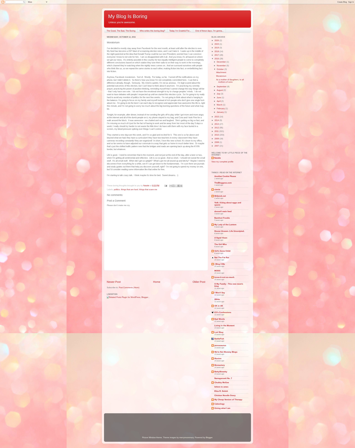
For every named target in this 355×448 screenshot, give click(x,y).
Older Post (199, 281)
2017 (217, 55)
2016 (217, 59)
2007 (217, 146)
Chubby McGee (221, 382)
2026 (217, 40)
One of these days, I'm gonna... (209, 31)
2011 (217, 131)
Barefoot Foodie (222, 218)
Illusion (217, 358)
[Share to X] (176, 185)
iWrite (217, 299)
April (219, 101)
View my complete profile (222, 162)
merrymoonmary (186, 437)
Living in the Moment (224, 326)
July (219, 94)
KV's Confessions (222, 312)
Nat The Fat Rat (221, 257)
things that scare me (148, 189)
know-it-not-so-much (224, 277)
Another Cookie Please (225, 176)
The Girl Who (220, 244)
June (219, 98)
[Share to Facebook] (178, 185)
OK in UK (218, 306)
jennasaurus (220, 345)
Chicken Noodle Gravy (225, 395)
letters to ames (221, 387)
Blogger (209, 437)
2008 (217, 142)
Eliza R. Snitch (221, 391)
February (221, 108)
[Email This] (170, 185)
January (220, 112)
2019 (217, 48)
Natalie (217, 158)
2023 (217, 44)
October (220, 69)
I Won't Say (219, 293)
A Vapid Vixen (220, 238)
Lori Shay (218, 332)
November (221, 66)
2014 (217, 120)
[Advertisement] (156, 275)
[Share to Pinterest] (181, 185)
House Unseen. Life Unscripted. (229, 231)
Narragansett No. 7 (223, 378)
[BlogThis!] (173, 185)
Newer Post (114, 281)
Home (156, 281)
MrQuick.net (220, 196)
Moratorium (221, 76)
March (220, 105)
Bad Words (219, 319)
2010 (217, 135)
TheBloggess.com (223, 183)
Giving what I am (222, 408)
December (221, 62)
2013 (217, 124)
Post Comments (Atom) (129, 287)
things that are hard (129, 189)
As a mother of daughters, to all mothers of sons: (230, 81)
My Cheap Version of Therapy (228, 400)
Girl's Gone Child (222, 251)
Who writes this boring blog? (152, 31)
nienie (217, 189)
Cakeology (219, 404)
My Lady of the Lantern (225, 225)
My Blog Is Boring (127, 16)
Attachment (221, 72)
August (220, 90)
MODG (217, 271)
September (222, 87)
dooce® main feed (223, 211)
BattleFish (219, 339)
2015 (217, 117)
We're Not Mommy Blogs (225, 352)
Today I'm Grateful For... (180, 31)
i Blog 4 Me (219, 264)
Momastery (219, 365)
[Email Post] (166, 186)
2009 (217, 139)
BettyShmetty (220, 372)
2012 (217, 128)
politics (117, 189)
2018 (217, 51)
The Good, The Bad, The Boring (121, 31)
